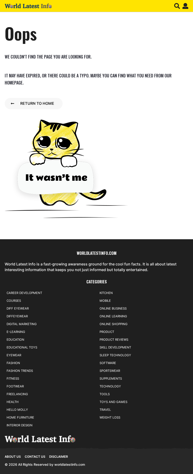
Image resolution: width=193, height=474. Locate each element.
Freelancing (17, 394)
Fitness (13, 378)
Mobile (105, 300)
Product (107, 332)
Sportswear (110, 371)
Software (108, 363)
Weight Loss (110, 417)
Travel (105, 409)
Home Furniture (20, 417)
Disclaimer (58, 456)
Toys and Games (113, 402)
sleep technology (115, 355)
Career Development (24, 293)
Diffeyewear (17, 316)
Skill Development (115, 347)
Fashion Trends (20, 371)
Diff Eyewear (18, 308)
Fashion (13, 363)
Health (13, 402)
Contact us (35, 456)
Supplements (111, 378)
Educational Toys (22, 347)
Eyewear (14, 355)
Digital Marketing (22, 324)
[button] (177, 6)
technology (110, 386)
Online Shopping (114, 324)
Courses (14, 300)
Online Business (113, 308)
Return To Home (37, 103)
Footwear (15, 386)
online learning (113, 316)
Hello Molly (17, 409)
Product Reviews (114, 339)
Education (15, 339)
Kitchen (106, 293)
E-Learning (16, 332)
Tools (105, 394)
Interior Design (19, 425)
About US (13, 456)
